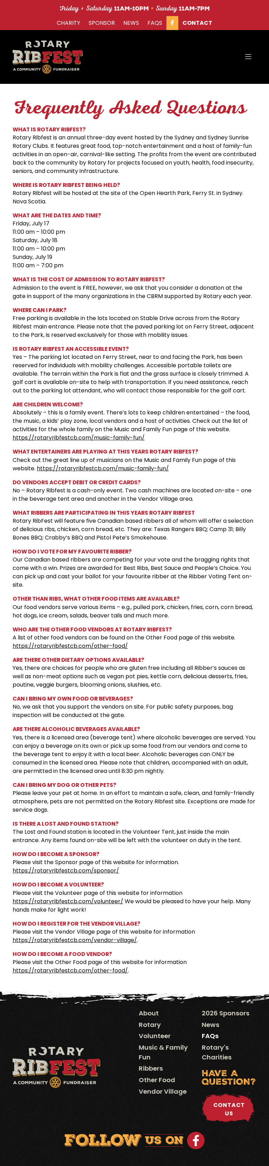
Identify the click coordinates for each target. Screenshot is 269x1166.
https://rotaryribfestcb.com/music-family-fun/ (79, 438)
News (131, 23)
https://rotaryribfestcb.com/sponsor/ (66, 871)
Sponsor (102, 23)
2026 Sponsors (225, 1013)
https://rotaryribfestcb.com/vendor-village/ (75, 940)
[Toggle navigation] (248, 57)
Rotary (150, 1024)
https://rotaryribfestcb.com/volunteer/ (68, 901)
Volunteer (155, 1035)
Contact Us (229, 1109)
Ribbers (151, 1068)
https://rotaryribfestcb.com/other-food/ (70, 646)
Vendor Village (163, 1091)
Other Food (157, 1080)
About (149, 1013)
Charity (68, 23)
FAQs (154, 23)
